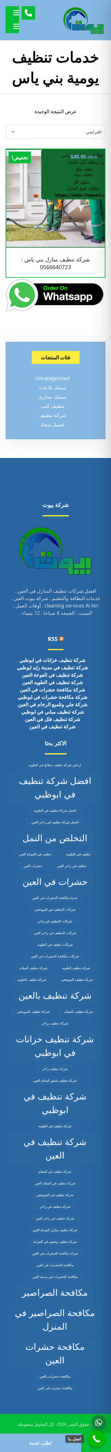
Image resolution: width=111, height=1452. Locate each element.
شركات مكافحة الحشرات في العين (55, 956)
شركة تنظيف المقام (33, 968)
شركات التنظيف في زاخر (55, 921)
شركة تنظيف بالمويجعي (33, 1011)
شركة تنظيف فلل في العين (52, 719)
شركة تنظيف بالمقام (78, 1011)
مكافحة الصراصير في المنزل (55, 1319)
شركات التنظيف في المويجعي (55, 909)
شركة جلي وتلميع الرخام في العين (52, 704)
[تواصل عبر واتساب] (98, 1422)
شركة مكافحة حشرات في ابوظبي (52, 697)
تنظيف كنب (52, 406)
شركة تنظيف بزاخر (55, 1023)
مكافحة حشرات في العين (54, 1388)
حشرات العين (32, 866)
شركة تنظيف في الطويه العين (52, 682)
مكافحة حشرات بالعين (54, 1376)
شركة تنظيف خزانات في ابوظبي (52, 660)
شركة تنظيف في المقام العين (55, 1183)
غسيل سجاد (52, 424)
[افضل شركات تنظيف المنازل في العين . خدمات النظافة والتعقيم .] (83, 20)
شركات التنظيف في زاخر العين (55, 933)
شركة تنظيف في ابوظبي (54, 1103)
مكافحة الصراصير (55, 1292)
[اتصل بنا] (96, 1438)
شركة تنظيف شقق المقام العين (55, 1080)
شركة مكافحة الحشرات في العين (55, 1253)
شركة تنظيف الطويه (76, 968)
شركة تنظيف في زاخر (55, 1206)
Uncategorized (52, 378)
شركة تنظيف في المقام (55, 1171)
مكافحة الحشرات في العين (54, 1265)
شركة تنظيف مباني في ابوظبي (52, 711)
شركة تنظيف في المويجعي (54, 1195)
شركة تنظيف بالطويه (31, 979)
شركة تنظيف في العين (52, 726)
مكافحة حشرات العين (55, 1353)
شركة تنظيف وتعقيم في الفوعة (55, 1241)
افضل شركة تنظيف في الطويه (55, 810)
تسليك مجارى (52, 396)
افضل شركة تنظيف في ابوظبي (55, 787)
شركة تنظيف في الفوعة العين (52, 674)
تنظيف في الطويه (78, 854)
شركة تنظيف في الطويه (55, 1126)
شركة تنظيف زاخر (55, 1069)
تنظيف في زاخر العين (71, 866)
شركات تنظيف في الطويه (55, 944)
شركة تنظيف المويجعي (77, 979)
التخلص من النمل (55, 838)
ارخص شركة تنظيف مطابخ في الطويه (55, 765)
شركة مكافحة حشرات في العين (52, 689)
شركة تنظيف (52, 415)
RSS (53, 638)
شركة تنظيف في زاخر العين (55, 1218)
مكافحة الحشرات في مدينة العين (55, 1277)
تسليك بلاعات (52, 387)
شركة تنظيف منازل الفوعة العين (55, 1230)
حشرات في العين (55, 881)
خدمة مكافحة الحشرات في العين (55, 898)
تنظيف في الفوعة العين (35, 854)
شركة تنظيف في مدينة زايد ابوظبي (52, 667)
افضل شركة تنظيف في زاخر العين (55, 822)
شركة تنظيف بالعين (55, 995)
